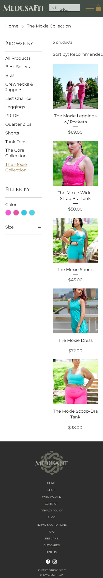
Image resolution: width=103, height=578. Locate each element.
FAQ (51, 531)
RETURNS (51, 538)
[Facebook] (48, 562)
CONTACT (51, 503)
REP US (51, 552)
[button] (98, 7)
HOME (51, 483)
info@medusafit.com (52, 570)
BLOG (51, 517)
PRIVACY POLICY (51, 510)
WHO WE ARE (51, 496)
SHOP (51, 490)
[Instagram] (55, 562)
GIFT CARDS (52, 545)
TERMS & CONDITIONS (51, 524)
